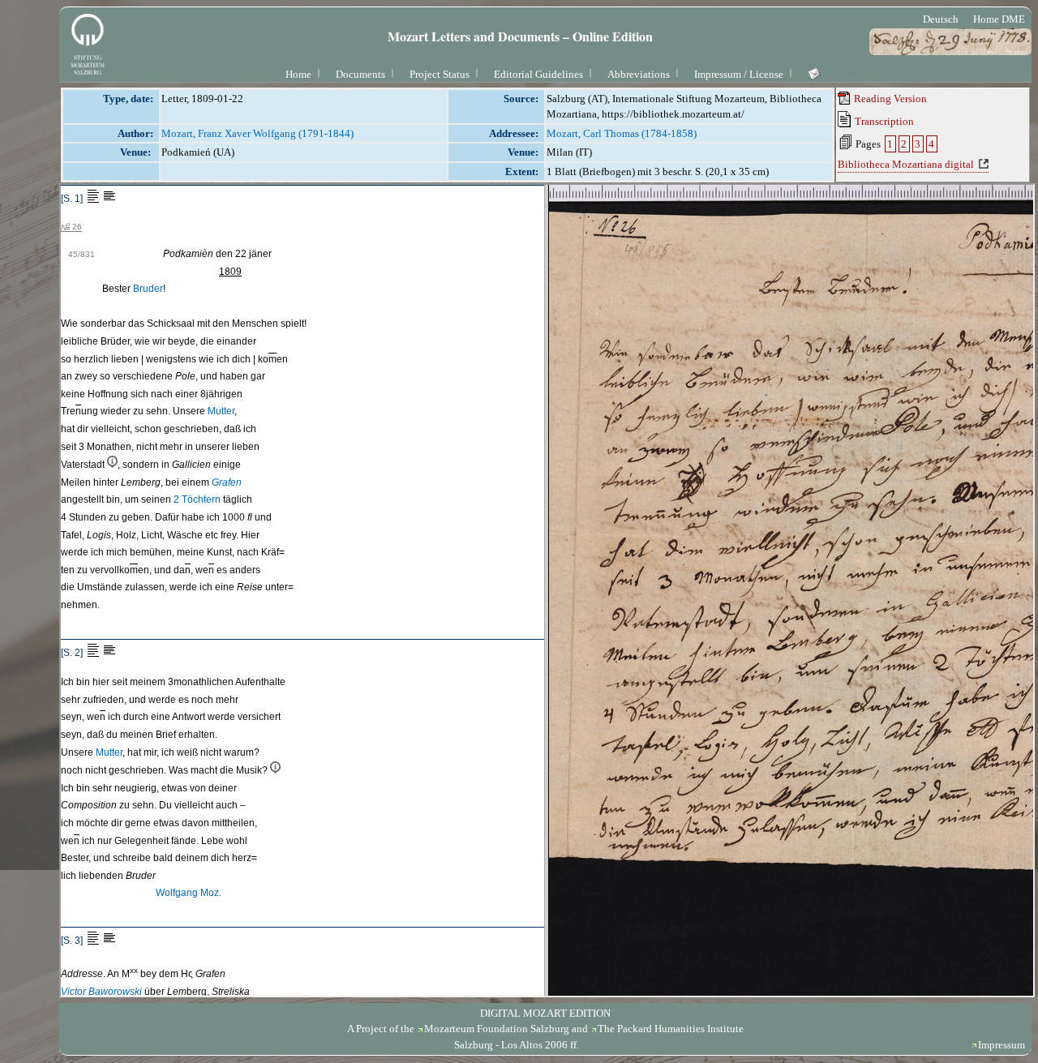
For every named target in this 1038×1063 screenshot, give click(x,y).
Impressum (1001, 1045)
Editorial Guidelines (538, 74)
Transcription (883, 121)
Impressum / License (738, 74)
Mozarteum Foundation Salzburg (496, 1028)
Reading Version (889, 98)
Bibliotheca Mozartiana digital (906, 164)
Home (298, 74)
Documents (360, 74)
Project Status (440, 74)
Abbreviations (638, 74)
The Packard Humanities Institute (671, 1028)
